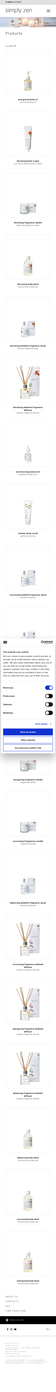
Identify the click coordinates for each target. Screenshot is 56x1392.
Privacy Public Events (16, 1351)
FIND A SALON (16, 1320)
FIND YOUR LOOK (16, 1311)
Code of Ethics (12, 1353)
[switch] (49, 696)
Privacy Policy (12, 1343)
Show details (41, 724)
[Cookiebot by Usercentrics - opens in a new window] (41, 642)
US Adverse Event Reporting (18, 1356)
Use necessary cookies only (28, 748)
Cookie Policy (12, 1345)
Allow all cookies (28, 732)
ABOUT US (12, 1297)
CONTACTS (12, 1301)
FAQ (8, 1306)
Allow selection (28, 740)
